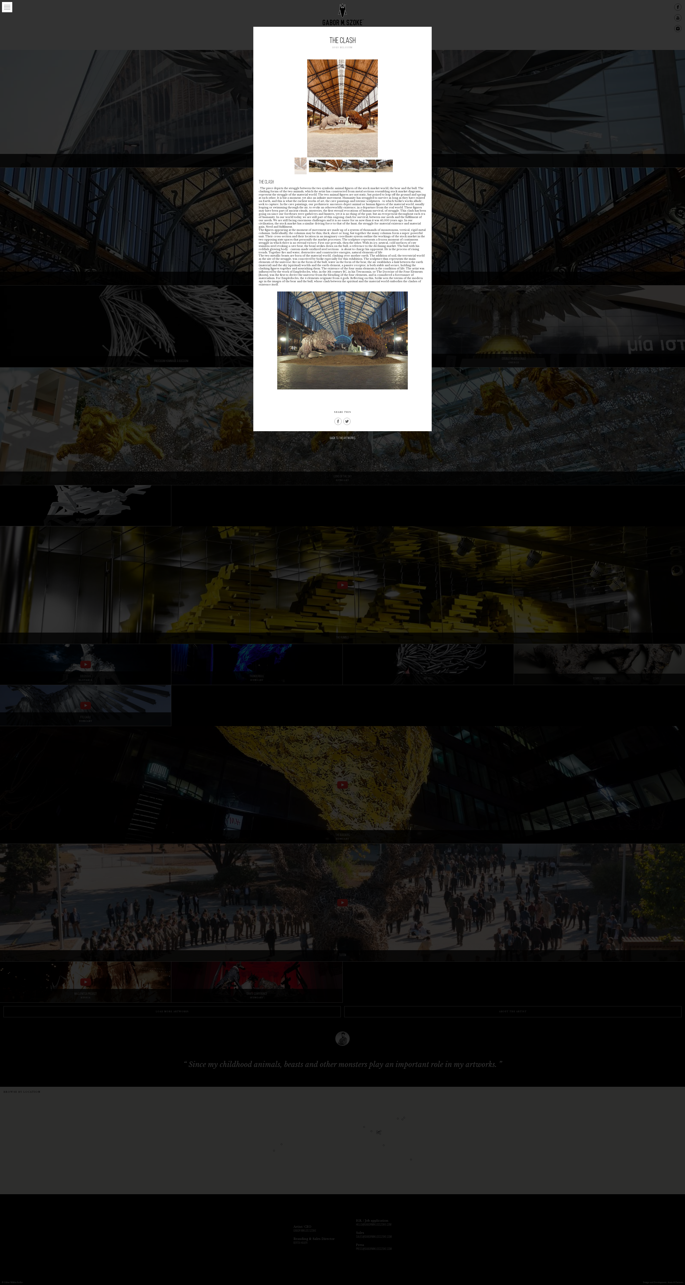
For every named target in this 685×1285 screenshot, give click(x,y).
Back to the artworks (342, 438)
